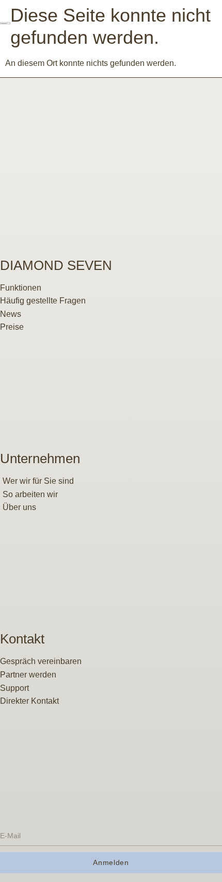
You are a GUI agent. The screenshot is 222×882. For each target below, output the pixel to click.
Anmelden (111, 862)
